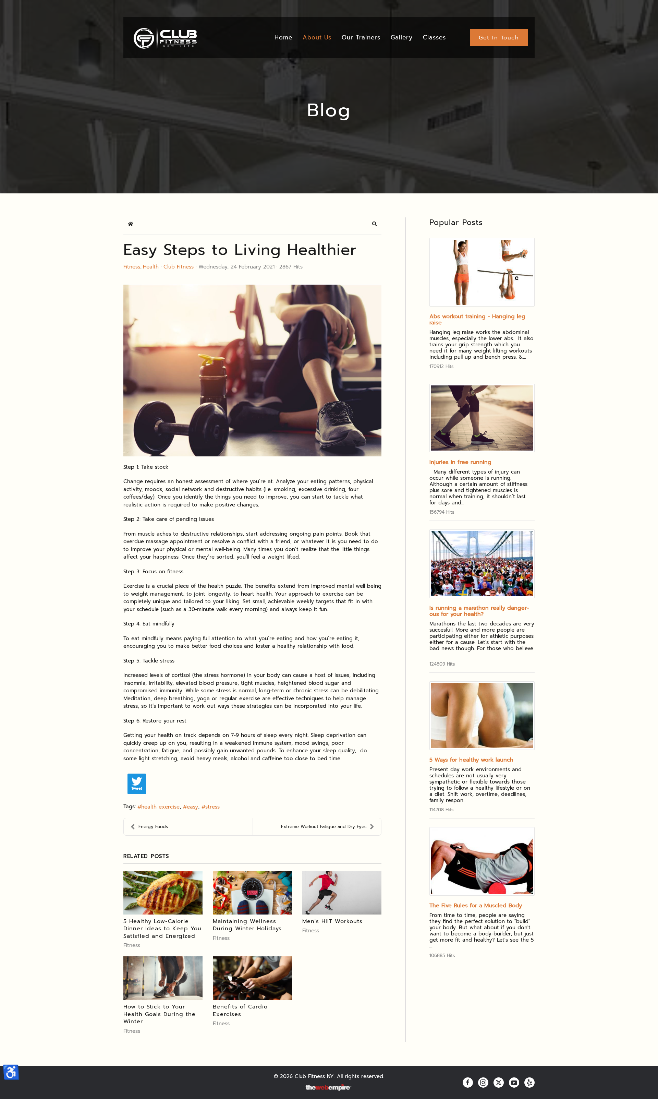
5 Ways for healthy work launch (471, 760)
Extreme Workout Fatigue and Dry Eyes (323, 826)
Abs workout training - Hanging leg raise (477, 319)
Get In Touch (499, 38)
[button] (374, 223)
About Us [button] (317, 37)
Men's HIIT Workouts (332, 921)
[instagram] (483, 1082)
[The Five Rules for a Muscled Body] (482, 861)
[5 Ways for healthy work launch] (482, 715)
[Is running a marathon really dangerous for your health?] (482, 563)
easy (192, 807)
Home (283, 37)
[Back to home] (164, 37)
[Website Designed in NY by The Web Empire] (329, 1087)
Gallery (402, 37)
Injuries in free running (460, 462)
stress (212, 807)
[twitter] (499, 1082)
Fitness (131, 267)
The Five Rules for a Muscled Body (475, 905)
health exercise (160, 807)
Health (151, 267)
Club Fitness (178, 267)
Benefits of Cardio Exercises (240, 1010)
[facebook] (468, 1082)
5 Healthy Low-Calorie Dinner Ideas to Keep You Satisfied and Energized (162, 928)
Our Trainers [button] (361, 37)
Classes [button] (434, 37)
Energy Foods (153, 826)
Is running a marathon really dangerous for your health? (479, 611)
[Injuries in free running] (482, 418)
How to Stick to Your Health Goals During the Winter (159, 1014)
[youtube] (514, 1082)
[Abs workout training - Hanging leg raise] (482, 272)
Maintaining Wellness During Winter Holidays (247, 925)
